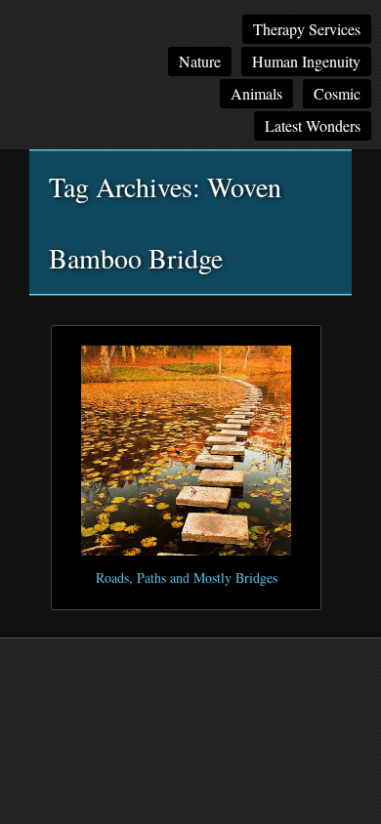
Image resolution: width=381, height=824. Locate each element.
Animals (256, 93)
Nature (200, 61)
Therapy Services (306, 29)
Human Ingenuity (306, 61)
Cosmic (337, 93)
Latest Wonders (312, 125)
